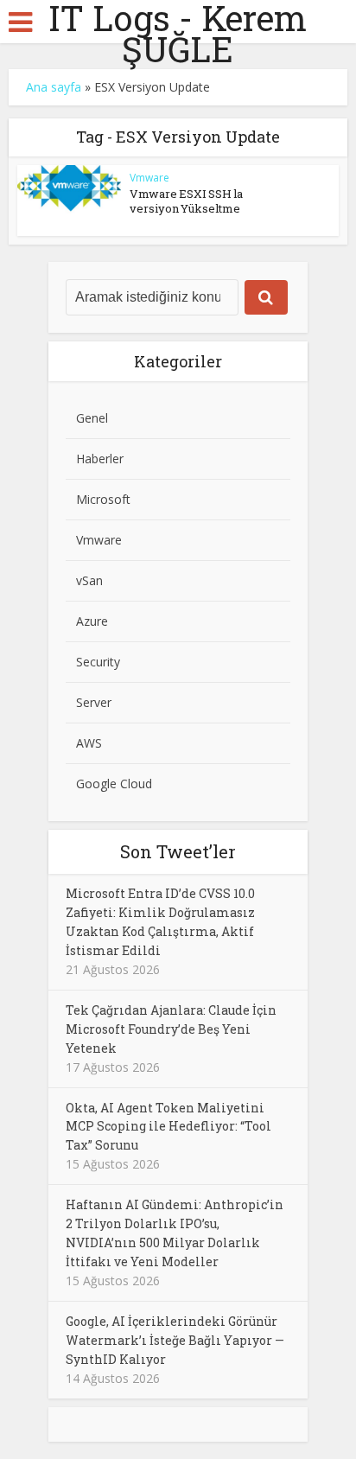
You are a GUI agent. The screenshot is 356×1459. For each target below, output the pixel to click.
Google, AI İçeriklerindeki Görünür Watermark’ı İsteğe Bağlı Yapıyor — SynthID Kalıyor (175, 1340)
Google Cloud (114, 783)
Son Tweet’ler (178, 851)
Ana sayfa (53, 87)
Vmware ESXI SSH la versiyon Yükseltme (186, 201)
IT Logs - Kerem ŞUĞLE (177, 34)
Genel (92, 418)
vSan (89, 580)
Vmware (149, 177)
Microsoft (103, 499)
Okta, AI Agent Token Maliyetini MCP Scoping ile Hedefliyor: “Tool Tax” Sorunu (168, 1126)
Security (98, 661)
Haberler (100, 458)
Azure (92, 621)
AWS (89, 743)
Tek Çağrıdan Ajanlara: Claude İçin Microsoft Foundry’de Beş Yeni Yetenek (171, 1029)
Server (93, 702)
